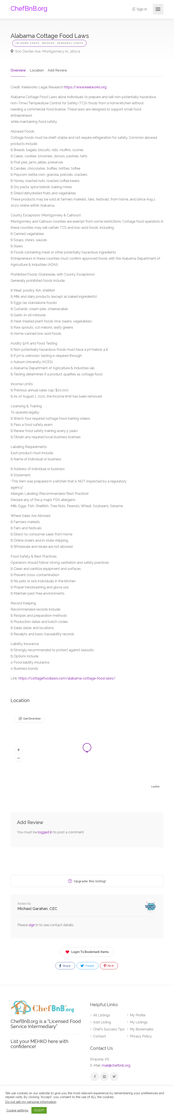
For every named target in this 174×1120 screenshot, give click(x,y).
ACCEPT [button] (39, 1110)
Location (37, 70)
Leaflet (155, 786)
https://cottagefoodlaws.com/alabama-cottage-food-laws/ (66, 678)
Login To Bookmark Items (90, 952)
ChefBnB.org (29, 8)
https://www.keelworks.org (85, 87)
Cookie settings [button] (17, 1110)
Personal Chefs (70, 43)
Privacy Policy (141, 1036)
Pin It (110, 965)
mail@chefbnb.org (116, 1065)
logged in (45, 832)
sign (32, 925)
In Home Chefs (27, 43)
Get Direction (32, 718)
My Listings (139, 1022)
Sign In (141, 9)
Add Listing (102, 1022)
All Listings (101, 1015)
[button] (18, 750)
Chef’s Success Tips (109, 1029)
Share (66, 965)
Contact (99, 1036)
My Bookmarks (141, 1029)
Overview (18, 70)
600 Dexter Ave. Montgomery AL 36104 (47, 51)
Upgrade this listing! (89, 881)
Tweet (89, 965)
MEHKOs (48, 43)
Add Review (57, 70)
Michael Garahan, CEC (37, 908)
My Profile (137, 1015)
